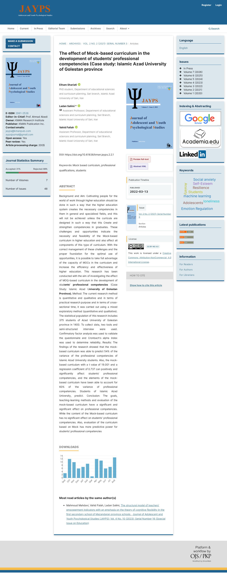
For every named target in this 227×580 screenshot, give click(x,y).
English (183, 47)
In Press (38, 28)
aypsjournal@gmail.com (19, 134)
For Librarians (186, 274)
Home (11, 28)
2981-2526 (22, 113)
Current (24, 28)
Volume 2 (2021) (191, 89)
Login (218, 5)
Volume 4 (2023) (192, 82)
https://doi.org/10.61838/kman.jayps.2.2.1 (89, 154)
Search (110, 28)
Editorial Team (56, 28)
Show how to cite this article (146, 285)
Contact (14, 46)
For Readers (186, 264)
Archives (95, 28)
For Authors (186, 269)
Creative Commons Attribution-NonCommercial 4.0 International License (149, 257)
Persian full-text (141, 159)
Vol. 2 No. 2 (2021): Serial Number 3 (105, 43)
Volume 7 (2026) (192, 71)
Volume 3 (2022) (192, 86)
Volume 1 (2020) (191, 93)
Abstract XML (139, 166)
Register (206, 5)
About (123, 28)
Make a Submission (20, 41)
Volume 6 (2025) (192, 75)
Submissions (77, 28)
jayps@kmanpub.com (18, 130)
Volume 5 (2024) (192, 78)
